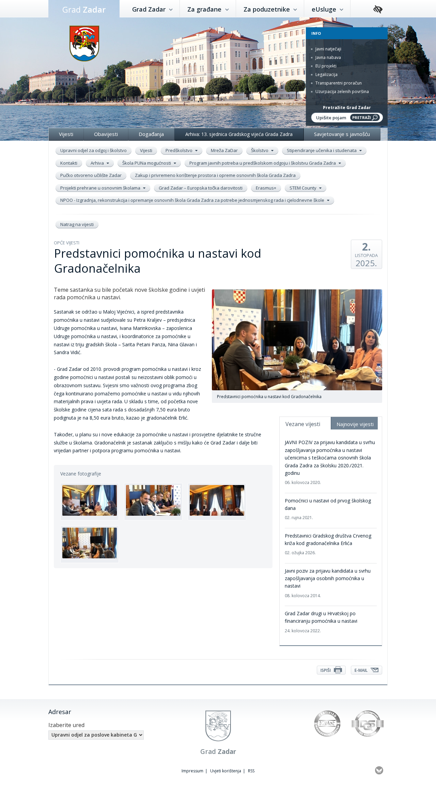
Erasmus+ (266, 188)
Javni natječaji (327, 49)
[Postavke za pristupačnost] (378, 9)
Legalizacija (326, 74)
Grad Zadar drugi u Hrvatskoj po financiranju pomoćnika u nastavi (321, 622)
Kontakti (68, 163)
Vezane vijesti (302, 424)
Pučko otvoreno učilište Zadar (91, 175)
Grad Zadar (149, 9)
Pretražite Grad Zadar (347, 107)
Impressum (192, 771)
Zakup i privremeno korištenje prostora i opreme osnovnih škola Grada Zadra (215, 175)
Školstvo (260, 150)
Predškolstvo (179, 150)
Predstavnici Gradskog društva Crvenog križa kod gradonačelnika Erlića (328, 544)
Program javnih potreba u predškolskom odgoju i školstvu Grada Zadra (263, 163)
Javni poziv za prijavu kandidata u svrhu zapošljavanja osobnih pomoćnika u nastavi (328, 583)
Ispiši (326, 670)
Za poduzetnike (268, 9)
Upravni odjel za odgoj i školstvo (93, 150)
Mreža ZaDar (224, 150)
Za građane (205, 9)
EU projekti (325, 66)
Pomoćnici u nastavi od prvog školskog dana (328, 509)
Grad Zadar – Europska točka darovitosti (201, 188)
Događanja (151, 134)
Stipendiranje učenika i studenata (322, 150)
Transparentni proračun (338, 83)
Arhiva (98, 163)
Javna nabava (327, 57)
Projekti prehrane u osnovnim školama (100, 188)
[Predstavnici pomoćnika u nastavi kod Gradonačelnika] (89, 501)
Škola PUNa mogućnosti (147, 163)
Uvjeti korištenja (225, 771)
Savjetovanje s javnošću (342, 134)
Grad (84, 9)
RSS (251, 771)
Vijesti (66, 134)
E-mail (362, 670)
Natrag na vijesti (77, 224)
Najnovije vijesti (355, 424)
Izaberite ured (66, 725)
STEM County (303, 188)
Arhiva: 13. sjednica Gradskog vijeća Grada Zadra (239, 134)
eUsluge (325, 9)
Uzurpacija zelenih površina (341, 91)
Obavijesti (106, 134)
